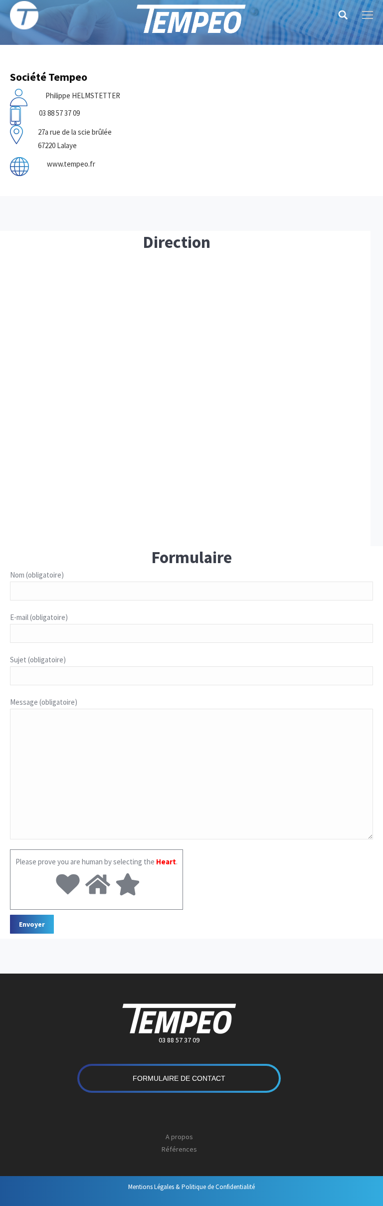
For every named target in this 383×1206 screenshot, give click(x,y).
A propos (179, 1136)
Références (179, 1149)
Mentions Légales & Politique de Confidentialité (191, 1187)
